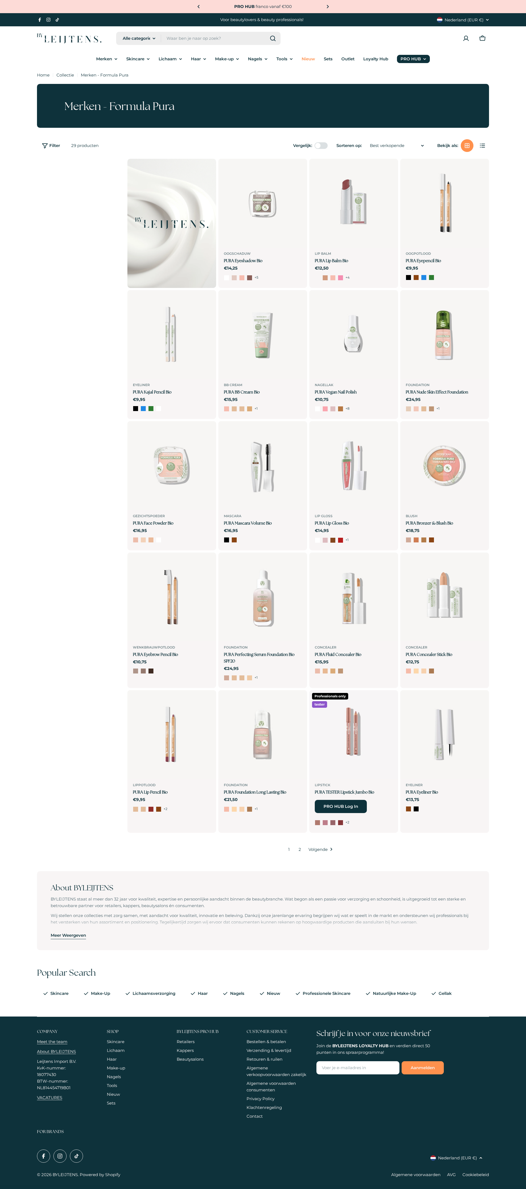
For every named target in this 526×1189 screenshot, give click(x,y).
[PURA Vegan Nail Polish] (353, 334)
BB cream (233, 385)
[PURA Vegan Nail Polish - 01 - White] (317, 409)
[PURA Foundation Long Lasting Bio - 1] (226, 809)
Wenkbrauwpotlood (154, 647)
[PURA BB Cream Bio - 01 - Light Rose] (226, 409)
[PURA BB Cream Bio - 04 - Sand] (249, 409)
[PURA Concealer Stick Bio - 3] (424, 671)
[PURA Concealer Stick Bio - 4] (431, 671)
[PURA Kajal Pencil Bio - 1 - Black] (135, 408)
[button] (198, 6)
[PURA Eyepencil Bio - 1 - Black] (408, 277)
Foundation (418, 385)
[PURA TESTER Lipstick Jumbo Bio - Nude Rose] (325, 822)
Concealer (325, 647)
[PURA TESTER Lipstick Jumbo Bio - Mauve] (333, 822)
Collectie (65, 75)
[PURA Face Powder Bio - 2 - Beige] (143, 540)
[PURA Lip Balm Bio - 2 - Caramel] (325, 278)
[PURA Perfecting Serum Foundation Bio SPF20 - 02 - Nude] (234, 678)
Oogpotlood (418, 253)
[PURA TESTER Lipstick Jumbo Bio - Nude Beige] (317, 822)
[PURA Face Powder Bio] (171, 465)
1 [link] (289, 849)
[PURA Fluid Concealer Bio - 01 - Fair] (317, 671)
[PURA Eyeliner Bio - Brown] (408, 809)
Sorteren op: (349, 145)
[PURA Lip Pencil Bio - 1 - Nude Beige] (135, 809)
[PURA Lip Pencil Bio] (171, 734)
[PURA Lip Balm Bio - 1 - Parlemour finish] (317, 278)
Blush (412, 516)
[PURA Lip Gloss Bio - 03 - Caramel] (333, 540)
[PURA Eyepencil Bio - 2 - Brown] (416, 277)
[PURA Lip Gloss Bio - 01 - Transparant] (317, 540)
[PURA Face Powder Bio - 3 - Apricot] (151, 540)
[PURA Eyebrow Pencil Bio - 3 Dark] (151, 671)
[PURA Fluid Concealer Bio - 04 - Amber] (340, 671)
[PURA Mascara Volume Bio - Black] (226, 540)
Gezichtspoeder (149, 516)
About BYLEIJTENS (56, 1051)
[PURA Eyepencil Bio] (444, 203)
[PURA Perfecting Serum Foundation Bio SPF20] (262, 597)
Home (43, 75)
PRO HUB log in (341, 806)
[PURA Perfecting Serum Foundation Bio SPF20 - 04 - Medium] (249, 678)
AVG (451, 1174)
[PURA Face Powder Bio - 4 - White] (158, 540)
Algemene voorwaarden (416, 1174)
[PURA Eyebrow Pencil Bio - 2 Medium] (143, 671)
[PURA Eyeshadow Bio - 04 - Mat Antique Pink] (249, 278)
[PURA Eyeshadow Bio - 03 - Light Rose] (242, 278)
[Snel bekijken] (299, 170)
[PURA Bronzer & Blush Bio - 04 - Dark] (431, 540)
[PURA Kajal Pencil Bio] (171, 334)
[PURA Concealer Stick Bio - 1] (408, 671)
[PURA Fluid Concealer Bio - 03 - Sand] (333, 671)
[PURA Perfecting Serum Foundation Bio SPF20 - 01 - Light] (226, 678)
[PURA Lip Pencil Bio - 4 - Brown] (158, 809)
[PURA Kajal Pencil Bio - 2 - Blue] (143, 408)
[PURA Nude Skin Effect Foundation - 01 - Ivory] (408, 409)
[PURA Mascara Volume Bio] (262, 465)
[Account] (466, 38)
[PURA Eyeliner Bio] (444, 734)
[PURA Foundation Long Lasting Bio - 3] (242, 809)
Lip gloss (324, 516)
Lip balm (323, 253)
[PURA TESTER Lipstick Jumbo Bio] (353, 734)
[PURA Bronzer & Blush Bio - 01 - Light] (408, 540)
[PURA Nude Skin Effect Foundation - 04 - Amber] (431, 409)
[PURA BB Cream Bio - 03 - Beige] (242, 409)
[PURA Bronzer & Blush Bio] (444, 465)
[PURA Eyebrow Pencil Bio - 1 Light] (135, 671)
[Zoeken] (273, 38)
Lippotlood (144, 785)
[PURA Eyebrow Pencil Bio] (171, 597)
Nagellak (324, 385)
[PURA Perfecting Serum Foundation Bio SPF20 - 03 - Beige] (242, 678)
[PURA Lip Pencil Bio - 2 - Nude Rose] (143, 809)
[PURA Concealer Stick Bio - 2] (416, 671)
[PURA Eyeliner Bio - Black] (416, 809)
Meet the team (52, 1041)
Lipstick (322, 785)
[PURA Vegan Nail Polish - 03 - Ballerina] (333, 409)
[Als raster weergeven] (467, 145)
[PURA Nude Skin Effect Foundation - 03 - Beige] (424, 409)
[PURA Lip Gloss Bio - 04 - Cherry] (340, 540)
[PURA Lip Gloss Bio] (353, 465)
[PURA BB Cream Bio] (262, 334)
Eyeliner (141, 385)
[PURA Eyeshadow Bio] (262, 203)
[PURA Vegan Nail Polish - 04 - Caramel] (340, 409)
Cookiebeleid (475, 1174)
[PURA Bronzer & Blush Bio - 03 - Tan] (424, 540)
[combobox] (198, 38)
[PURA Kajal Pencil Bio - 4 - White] (158, 408)
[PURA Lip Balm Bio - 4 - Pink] (340, 278)
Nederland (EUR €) (464, 19)
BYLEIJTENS (65, 1174)
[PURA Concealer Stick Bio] (444, 597)
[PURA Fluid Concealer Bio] (353, 597)
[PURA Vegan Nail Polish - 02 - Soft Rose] (325, 409)
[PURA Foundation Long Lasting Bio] (262, 734)
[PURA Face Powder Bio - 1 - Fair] (135, 540)
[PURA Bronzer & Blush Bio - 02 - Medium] (416, 540)
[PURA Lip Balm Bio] (353, 203)
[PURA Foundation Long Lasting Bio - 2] (234, 809)
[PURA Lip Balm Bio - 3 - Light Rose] (333, 278)
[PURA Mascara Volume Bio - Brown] (234, 540)
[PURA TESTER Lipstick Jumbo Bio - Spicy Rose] (340, 822)
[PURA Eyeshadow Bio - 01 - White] (226, 278)
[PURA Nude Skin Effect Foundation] (444, 334)
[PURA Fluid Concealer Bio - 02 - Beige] (325, 671)
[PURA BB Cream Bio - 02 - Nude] (234, 409)
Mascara (232, 516)
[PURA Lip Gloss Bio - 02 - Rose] (325, 540)
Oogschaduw (237, 253)
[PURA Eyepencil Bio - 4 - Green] (431, 277)
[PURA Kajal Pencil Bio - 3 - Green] (151, 408)
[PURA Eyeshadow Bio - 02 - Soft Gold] (234, 278)
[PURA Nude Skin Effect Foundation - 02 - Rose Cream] (416, 409)
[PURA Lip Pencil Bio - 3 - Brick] (151, 809)
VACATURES (49, 1097)
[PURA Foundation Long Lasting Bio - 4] (249, 809)
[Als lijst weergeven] (482, 145)
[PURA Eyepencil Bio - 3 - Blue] (424, 277)
